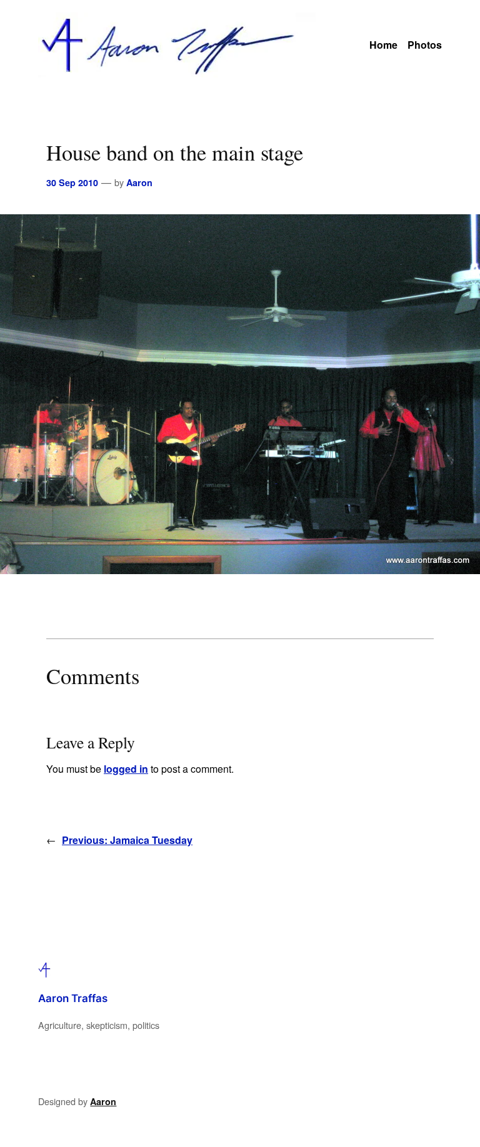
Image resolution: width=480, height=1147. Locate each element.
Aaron (139, 182)
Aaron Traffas (73, 998)
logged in (126, 769)
